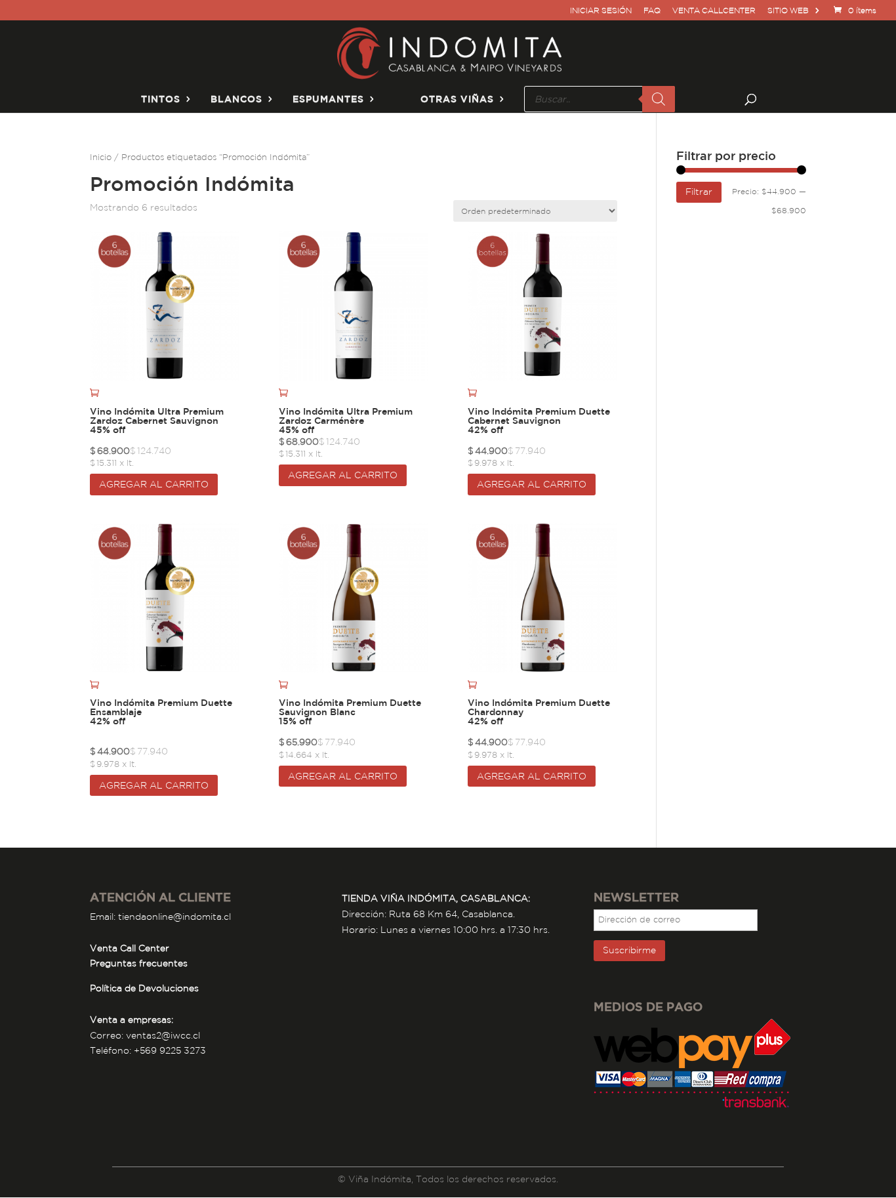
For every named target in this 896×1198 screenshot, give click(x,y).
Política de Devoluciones (144, 988)
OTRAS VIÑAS (457, 99)
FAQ (652, 11)
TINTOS (160, 99)
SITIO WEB (788, 11)
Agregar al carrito (154, 484)
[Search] (658, 99)
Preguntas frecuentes (139, 963)
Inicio (101, 157)
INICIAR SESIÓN (601, 11)
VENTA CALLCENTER (714, 11)
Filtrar (698, 191)
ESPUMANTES (328, 99)
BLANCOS (236, 99)
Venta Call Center (129, 948)
